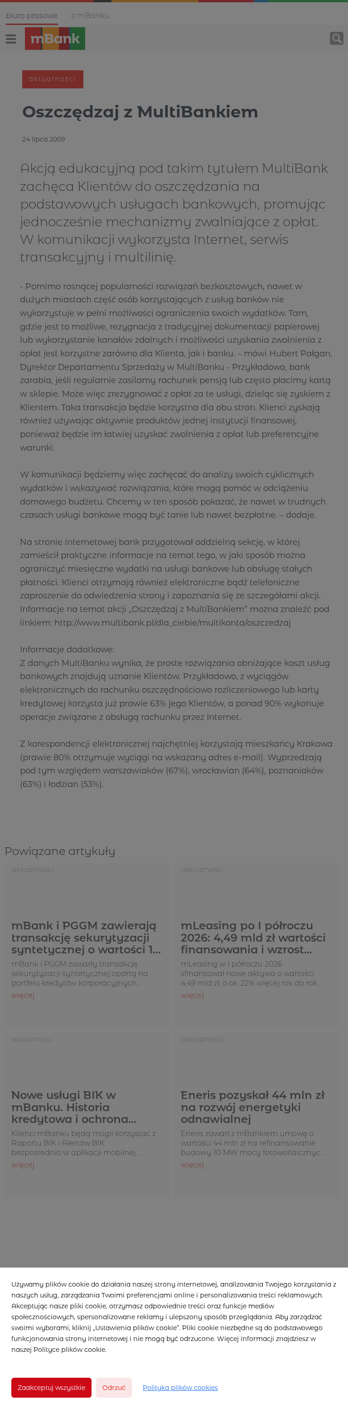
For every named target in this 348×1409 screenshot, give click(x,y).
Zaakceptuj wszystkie (51, 1388)
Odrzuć (114, 1388)
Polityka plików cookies (180, 1388)
